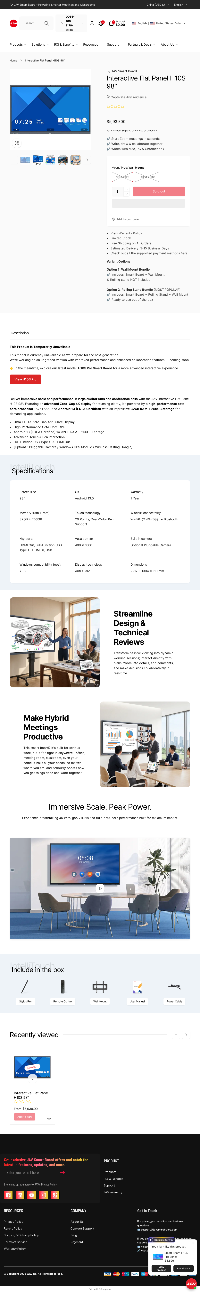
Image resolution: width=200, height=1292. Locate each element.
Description (20, 334)
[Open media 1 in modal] (50, 109)
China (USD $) (156, 4)
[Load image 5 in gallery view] (63, 160)
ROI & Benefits (113, 1180)
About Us (77, 1223)
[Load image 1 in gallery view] (25, 160)
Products (110, 1173)
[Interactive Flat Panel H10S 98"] (32, 1079)
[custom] (8, 1196)
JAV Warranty (113, 1193)
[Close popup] (193, 1243)
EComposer (105, 1290)
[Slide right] (87, 160)
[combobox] (36, 23)
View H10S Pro (25, 380)
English (178, 4)
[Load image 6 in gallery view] (75, 160)
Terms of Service (15, 1243)
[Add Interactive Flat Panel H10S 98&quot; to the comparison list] (49, 1120)
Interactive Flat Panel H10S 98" (31, 1096)
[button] (117, 23)
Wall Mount (122, 176)
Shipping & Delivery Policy (21, 1236)
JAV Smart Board (122, 71)
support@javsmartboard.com (159, 1230)
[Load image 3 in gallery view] (38, 160)
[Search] (47, 23)
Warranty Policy (130, 234)
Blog (74, 1236)
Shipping (126, 130)
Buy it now (148, 204)
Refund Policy (13, 1230)
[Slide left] (14, 160)
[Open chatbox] (191, 1283)
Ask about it (183, 1268)
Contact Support (82, 1230)
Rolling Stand (147, 176)
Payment (77, 1243)
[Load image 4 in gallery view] (50, 160)
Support (109, 1186)
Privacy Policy (49, 1185)
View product (161, 1268)
